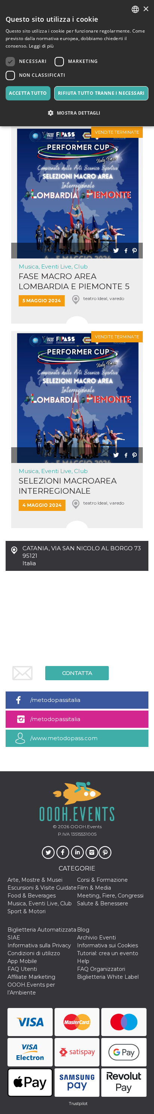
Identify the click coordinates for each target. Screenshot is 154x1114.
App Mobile (22, 961)
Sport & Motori (26, 911)
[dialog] (77, 63)
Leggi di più (41, 46)
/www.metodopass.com (64, 738)
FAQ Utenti (22, 969)
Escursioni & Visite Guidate (42, 887)
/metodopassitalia (55, 699)
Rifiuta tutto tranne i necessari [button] (101, 93)
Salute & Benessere (102, 903)
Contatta (77, 672)
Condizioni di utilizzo (33, 953)
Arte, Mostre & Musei (34, 880)
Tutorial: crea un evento (107, 953)
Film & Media (94, 887)
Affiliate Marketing (31, 977)
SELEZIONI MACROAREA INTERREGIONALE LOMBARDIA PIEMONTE (68, 486)
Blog (83, 929)
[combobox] (135, 9)
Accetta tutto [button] (28, 93)
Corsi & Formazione (102, 880)
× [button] (145, 9)
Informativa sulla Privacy (39, 945)
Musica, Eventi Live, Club (53, 266)
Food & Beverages (31, 895)
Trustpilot (78, 1103)
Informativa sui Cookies (107, 945)
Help (83, 961)
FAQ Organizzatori (101, 969)
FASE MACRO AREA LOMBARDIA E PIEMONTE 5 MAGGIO (74, 281)
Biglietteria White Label (108, 977)
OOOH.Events (85, 826)
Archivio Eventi (96, 937)
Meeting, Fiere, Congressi (110, 895)
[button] (77, 113)
